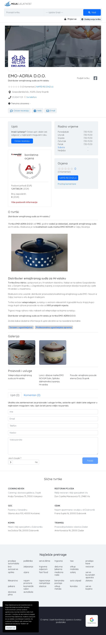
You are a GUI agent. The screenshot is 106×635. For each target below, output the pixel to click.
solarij (73, 572)
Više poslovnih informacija (24, 202)
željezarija (28, 566)
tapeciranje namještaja (44, 581)
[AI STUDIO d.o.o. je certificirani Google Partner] (92, 620)
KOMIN (11, 522)
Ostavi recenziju (21, 110)
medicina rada (59, 573)
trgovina (59, 561)
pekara (11, 586)
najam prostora (28, 581)
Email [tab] (52, 110)
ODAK (57, 505)
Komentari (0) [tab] (32, 395)
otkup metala (58, 587)
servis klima (44, 561)
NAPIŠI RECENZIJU (44, 86)
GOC (10, 505)
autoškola (28, 592)
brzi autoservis (13, 567)
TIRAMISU (59, 522)
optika (11, 572)
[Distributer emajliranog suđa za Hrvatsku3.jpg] (52, 352)
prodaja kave (89, 562)
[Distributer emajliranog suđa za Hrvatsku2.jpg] (21, 352)
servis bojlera (89, 587)
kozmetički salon (28, 587)
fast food (43, 572)
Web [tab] (39, 110)
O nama (44, 619)
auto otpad (75, 580)
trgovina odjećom (43, 567)
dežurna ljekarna (58, 567)
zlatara (89, 580)
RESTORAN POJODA (64, 488)
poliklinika (28, 561)
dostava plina (12, 593)
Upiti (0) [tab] (14, 395)
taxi (72, 561)
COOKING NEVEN (16, 488)
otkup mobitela (74, 567)
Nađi (93, 12)
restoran (90, 566)
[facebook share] (95, 78)
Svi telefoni (31, 97)
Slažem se (10, 628)
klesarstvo (13, 580)
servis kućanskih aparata (90, 575)
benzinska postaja (59, 581)
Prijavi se (72, 19)
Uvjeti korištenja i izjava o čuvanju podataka (65, 620)
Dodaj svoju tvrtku (92, 19)
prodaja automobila (13, 562)
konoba (73, 586)
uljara (26, 572)
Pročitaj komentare (67, 184)
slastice (42, 586)
